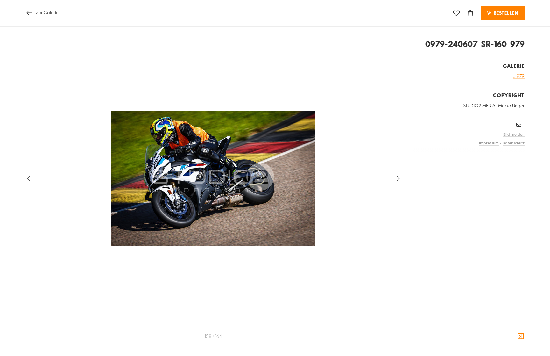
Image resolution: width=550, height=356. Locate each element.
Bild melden (514, 135)
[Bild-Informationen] (521, 336)
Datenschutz (514, 143)
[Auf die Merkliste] (456, 13)
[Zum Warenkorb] (470, 13)
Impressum (489, 143)
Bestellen (505, 13)
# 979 (519, 76)
